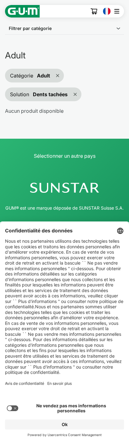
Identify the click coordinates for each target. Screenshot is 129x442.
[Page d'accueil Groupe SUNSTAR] (64, 187)
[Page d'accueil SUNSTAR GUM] (22, 11)
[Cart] (94, 11)
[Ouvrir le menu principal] (118, 11)
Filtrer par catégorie (30, 28)
